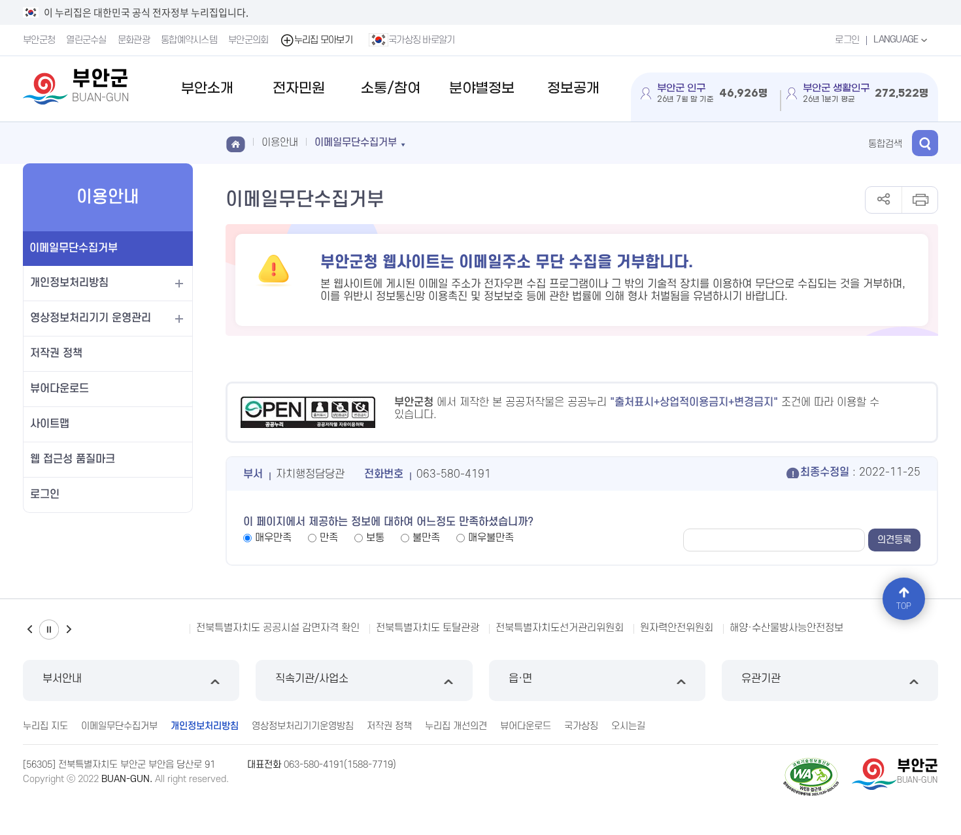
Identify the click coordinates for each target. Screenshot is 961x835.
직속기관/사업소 (311, 679)
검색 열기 (925, 143)
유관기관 (761, 679)
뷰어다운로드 (59, 389)
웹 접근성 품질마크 (72, 459)
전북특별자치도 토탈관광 (427, 628)
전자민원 (299, 88)
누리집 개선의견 (456, 726)
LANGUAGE (896, 39)
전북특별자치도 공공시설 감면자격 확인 (278, 628)
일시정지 (49, 629)
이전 (29, 629)
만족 (329, 538)
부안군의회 (248, 40)
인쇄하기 (919, 200)
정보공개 (573, 88)
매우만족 (273, 538)
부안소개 (207, 88)
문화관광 (134, 40)
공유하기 (884, 200)
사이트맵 (49, 424)
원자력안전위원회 (676, 628)
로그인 (847, 40)
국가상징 (581, 726)
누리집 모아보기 (323, 40)
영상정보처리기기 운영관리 (90, 318)
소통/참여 (390, 88)
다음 (68, 629)
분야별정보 (481, 88)
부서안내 (62, 679)
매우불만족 (491, 538)
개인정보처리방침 (69, 283)
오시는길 (628, 726)
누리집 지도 (45, 726)
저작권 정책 (56, 353)
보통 (375, 538)
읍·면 (520, 679)
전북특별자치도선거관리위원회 (560, 628)
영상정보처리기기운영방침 (303, 726)
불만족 (426, 538)
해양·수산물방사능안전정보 (786, 628)
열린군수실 (86, 40)
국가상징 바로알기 (421, 40)
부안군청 (39, 40)
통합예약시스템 (189, 40)
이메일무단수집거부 (73, 248)
